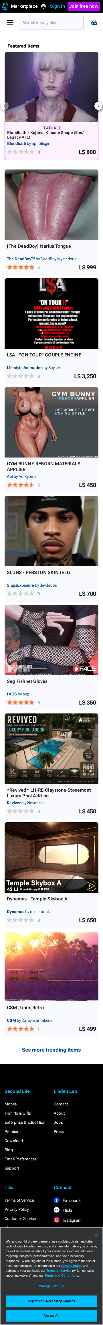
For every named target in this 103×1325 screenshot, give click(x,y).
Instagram (72, 1220)
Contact (61, 1104)
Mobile (11, 1104)
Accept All (51, 1315)
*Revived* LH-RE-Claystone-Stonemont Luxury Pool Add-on (49, 792)
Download (14, 1140)
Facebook (71, 1200)
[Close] (96, 1235)
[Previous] (5, 106)
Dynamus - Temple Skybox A (37, 899)
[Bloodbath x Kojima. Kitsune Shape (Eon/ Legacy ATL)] (51, 87)
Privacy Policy (17, 1209)
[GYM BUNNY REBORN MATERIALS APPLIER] (51, 422)
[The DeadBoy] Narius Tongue (39, 246)
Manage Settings (51, 1286)
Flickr (67, 1210)
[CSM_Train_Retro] (51, 966)
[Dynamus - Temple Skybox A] (51, 857)
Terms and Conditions (61, 1275)
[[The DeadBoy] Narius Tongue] (51, 204)
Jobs (58, 1122)
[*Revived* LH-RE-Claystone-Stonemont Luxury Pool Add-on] (51, 748)
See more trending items (51, 1050)
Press (59, 1131)
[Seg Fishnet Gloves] (51, 640)
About (59, 1113)
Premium (13, 1131)
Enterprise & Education (25, 1122)
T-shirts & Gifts (18, 1113)
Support (12, 1168)
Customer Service (20, 1218)
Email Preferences (21, 1159)
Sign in (57, 6)
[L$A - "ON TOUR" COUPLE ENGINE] (51, 313)
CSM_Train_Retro (25, 1007)
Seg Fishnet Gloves (27, 681)
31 (39, 485)
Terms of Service (19, 1200)
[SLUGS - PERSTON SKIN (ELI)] (51, 531)
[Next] (98, 106)
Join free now (83, 6)
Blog (9, 1149)
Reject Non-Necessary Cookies (51, 1301)
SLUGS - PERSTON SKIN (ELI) (38, 572)
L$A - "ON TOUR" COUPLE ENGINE (44, 355)
